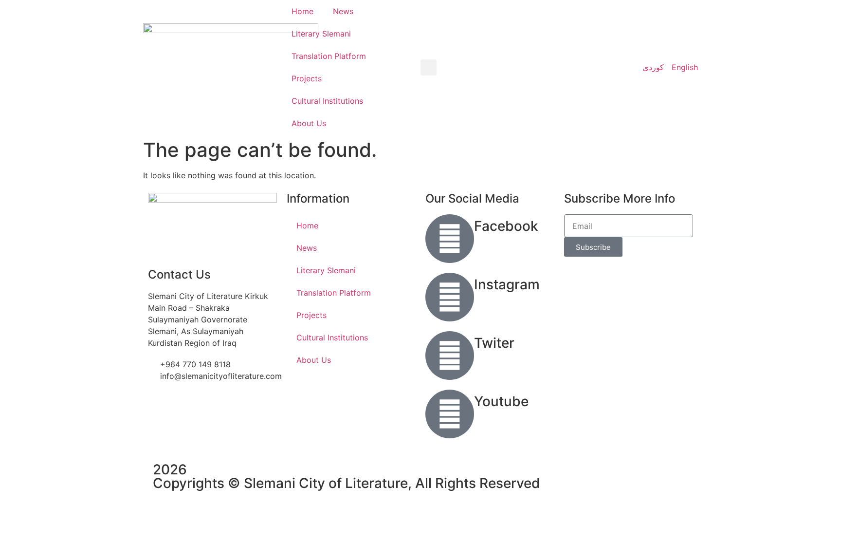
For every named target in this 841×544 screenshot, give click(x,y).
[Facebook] (449, 238)
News (343, 11)
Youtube (501, 401)
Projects (307, 78)
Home (302, 11)
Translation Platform (329, 56)
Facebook (506, 226)
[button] (428, 67)
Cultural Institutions (327, 101)
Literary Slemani (321, 33)
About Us (309, 123)
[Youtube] (449, 414)
